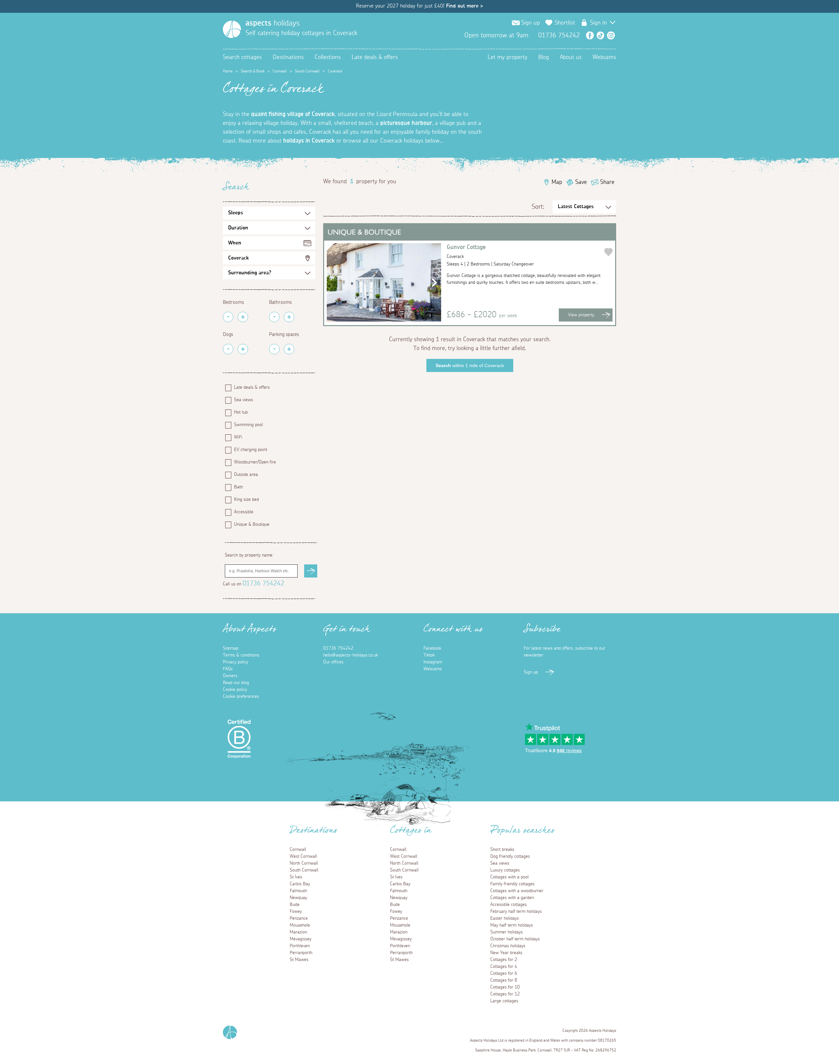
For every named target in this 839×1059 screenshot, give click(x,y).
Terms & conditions (241, 655)
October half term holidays (515, 939)
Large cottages (504, 1001)
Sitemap (230, 648)
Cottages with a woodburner (516, 891)
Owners (230, 676)
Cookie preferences (241, 696)
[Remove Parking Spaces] (274, 349)
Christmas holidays (507, 946)
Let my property (507, 57)
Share (607, 182)
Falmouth (298, 891)
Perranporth (301, 953)
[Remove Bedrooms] (228, 317)
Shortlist (565, 23)
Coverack (238, 258)
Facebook (590, 35)
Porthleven (300, 946)
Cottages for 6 (503, 973)
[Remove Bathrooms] (274, 317)
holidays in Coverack (309, 141)
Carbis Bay (300, 884)
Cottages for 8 (503, 980)
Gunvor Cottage (466, 252)
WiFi (238, 437)
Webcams (604, 57)
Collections (328, 57)
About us (571, 57)
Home (228, 71)
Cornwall (280, 71)
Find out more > (464, 6)
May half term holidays (511, 925)
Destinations (288, 57)
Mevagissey (300, 939)
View (581, 315)
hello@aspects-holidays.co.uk (350, 655)
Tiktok (429, 655)
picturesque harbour (406, 123)
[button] (432, 282)
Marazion (298, 932)
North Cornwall (304, 863)
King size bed (246, 499)
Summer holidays (506, 932)
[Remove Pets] (228, 349)
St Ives (296, 877)
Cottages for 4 (503, 966)
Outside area (246, 474)
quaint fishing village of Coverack (293, 114)
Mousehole (300, 925)
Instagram (611, 35)
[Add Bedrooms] (243, 317)
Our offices (333, 662)
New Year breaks (506, 953)
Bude (295, 904)
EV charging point (250, 449)
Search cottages (242, 57)
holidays (272, 23)
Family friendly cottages (512, 884)
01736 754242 (263, 583)
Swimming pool (248, 424)
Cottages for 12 (505, 994)
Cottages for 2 (503, 959)
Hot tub (241, 412)
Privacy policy (235, 662)
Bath (238, 487)
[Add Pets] (243, 349)
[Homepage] (232, 29)
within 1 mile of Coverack (470, 365)
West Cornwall (303, 856)
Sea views (243, 400)
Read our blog (236, 682)
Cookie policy (235, 689)
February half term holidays (516, 911)
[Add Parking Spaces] (289, 349)
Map (557, 182)
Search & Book (252, 71)
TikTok (600, 35)
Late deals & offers (375, 57)
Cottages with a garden (512, 897)
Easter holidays (504, 918)
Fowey (296, 911)
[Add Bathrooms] (289, 317)
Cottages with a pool (509, 877)
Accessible (243, 512)
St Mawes (299, 959)
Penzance (299, 918)
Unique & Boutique (251, 524)
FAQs (228, 669)
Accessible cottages (508, 904)
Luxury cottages (505, 870)
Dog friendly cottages (510, 856)
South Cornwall (307, 71)
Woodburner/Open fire (255, 462)
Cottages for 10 (505, 987)
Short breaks (502, 849)
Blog (543, 57)
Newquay (298, 897)
